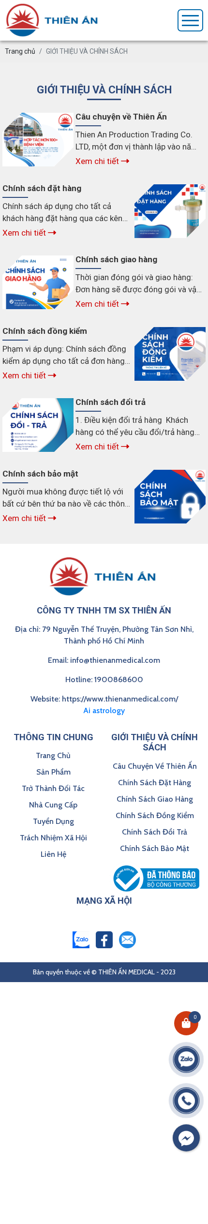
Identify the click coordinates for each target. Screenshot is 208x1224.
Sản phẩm (53, 771)
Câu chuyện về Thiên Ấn (155, 766)
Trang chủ (53, 755)
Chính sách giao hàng (155, 799)
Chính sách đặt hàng (154, 782)
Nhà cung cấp (53, 804)
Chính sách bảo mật (154, 848)
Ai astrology (104, 710)
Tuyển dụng (53, 821)
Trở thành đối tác (53, 788)
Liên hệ (53, 854)
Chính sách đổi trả (154, 831)
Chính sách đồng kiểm (155, 815)
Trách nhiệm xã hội (53, 837)
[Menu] (190, 20)
